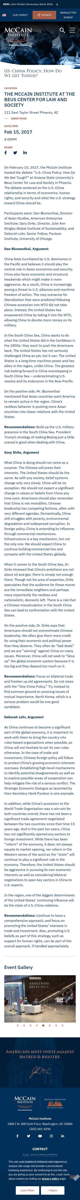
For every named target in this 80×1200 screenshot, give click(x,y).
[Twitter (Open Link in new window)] (28, 1136)
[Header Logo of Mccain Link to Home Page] (18, 36)
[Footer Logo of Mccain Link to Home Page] (25, 1103)
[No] (73, 1177)
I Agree (52, 1190)
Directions (19, 118)
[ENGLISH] (4, 15)
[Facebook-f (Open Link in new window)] (17, 1136)
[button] (62, 30)
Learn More (29, 1189)
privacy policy (50, 1178)
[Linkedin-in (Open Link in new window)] (62, 1136)
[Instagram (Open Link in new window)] (51, 1136)
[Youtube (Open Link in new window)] (40, 1136)
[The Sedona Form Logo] (55, 1103)
